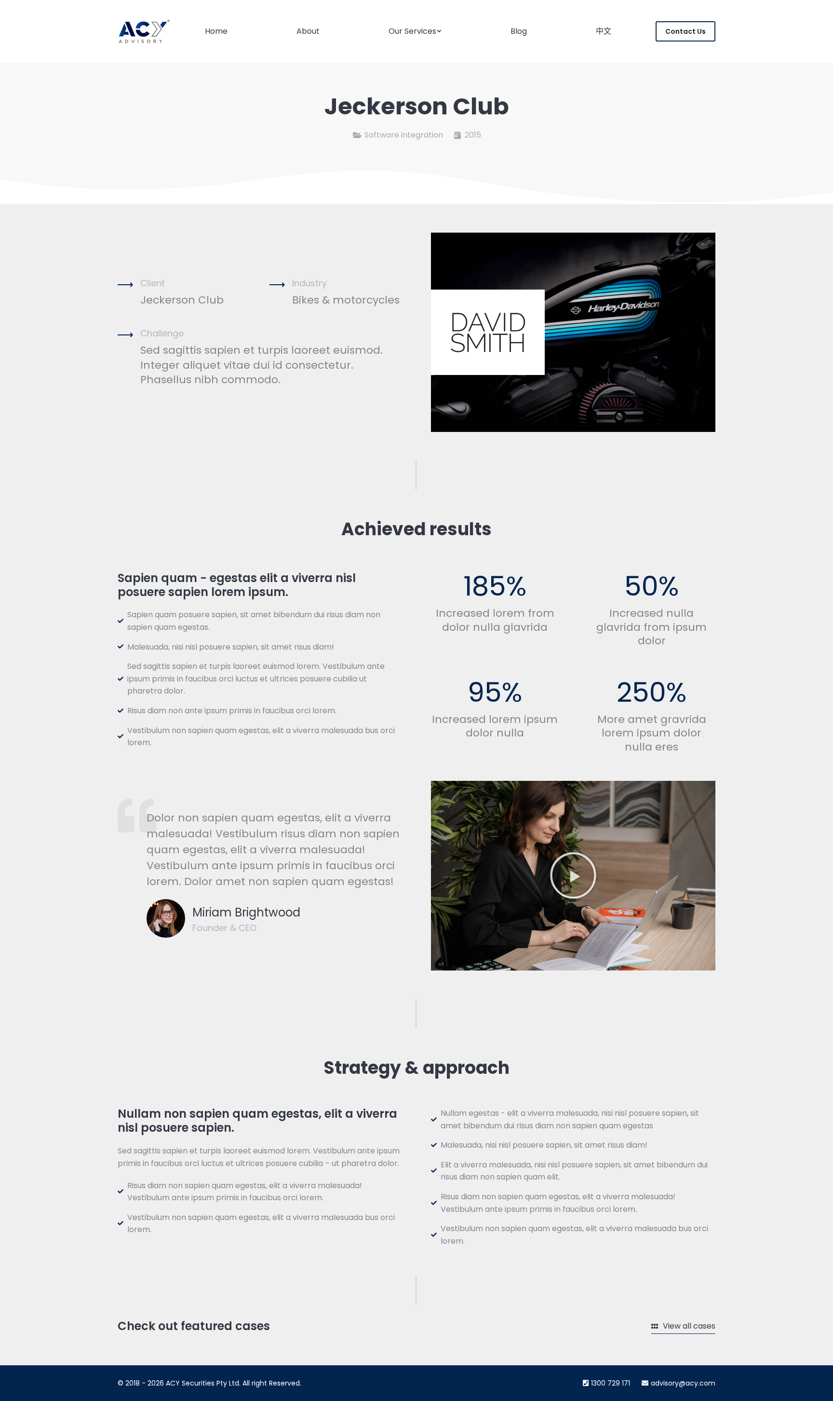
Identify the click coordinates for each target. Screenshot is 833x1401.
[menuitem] (216, 31)
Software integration (403, 134)
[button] (573, 875)
